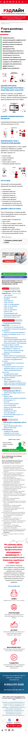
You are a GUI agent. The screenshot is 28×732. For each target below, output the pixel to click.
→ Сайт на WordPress (9, 310)
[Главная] (4, 2)
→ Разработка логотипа (10, 433)
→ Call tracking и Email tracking (12, 350)
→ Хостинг (6, 402)
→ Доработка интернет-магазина (14, 398)
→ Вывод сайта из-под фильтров (13, 356)
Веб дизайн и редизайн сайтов (15, 422)
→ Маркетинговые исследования (13, 385)
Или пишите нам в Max (11, 689)
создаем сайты (15, 544)
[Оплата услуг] (12, 730)
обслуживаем (12, 552)
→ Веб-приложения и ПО (11, 317)
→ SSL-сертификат (8, 413)
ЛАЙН (13, 10)
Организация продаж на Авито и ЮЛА (14, 344)
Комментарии (7, 237)
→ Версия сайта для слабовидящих (9, 428)
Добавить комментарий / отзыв (13, 241)
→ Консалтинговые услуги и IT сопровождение (12, 415)
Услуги (6, 22)
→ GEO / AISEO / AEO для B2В (12, 341)
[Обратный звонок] (2, 730)
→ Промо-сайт (7, 311)
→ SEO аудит (6, 379)
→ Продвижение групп (10, 374)
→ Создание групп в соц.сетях (12, 366)
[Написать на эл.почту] (10, 2)
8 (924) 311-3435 (14, 684)
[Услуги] (9, 730)
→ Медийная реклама (9, 338)
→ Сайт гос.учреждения (10, 304)
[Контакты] (16, 2)
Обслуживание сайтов (12, 391)
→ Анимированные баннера (11, 435)
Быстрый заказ (15, 274)
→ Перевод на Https (9, 411)
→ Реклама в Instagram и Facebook (14, 357)
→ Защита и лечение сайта (11, 407)
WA (20, 689)
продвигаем (11, 555)
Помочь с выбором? (14, 288)
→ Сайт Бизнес (7, 295)
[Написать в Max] (7, 2)
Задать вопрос (14, 450)
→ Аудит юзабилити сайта (11, 381)
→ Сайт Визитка (7, 301)
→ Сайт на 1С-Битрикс (10, 306)
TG (23, 689)
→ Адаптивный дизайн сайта (12, 426)
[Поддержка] (13, 2)
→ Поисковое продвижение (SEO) (14, 339)
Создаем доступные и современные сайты (12, 16)
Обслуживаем (10, 17)
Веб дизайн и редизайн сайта (16, 22)
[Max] (22, 2)
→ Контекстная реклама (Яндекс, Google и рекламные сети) (13, 333)
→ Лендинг (6, 299)
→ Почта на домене (9, 405)
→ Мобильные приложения (11, 315)
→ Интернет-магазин (9, 297)
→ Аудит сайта (7, 396)
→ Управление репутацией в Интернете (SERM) (12, 376)
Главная (2, 22)
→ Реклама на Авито (9, 343)
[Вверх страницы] (25, 730)
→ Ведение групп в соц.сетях (12, 368)
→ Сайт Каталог (7, 302)
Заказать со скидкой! (16, 388)
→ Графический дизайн (10, 431)
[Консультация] (5, 730)
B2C (24, 341)
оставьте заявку (15, 600)
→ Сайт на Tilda (7, 308)
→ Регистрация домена (10, 404)
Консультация (18, 320)
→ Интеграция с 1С (8, 400)
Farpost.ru (16, 348)
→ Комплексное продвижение (12, 327)
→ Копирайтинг (7, 409)
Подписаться (9, 261)
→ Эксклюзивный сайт (10, 313)
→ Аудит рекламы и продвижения (14, 383)
